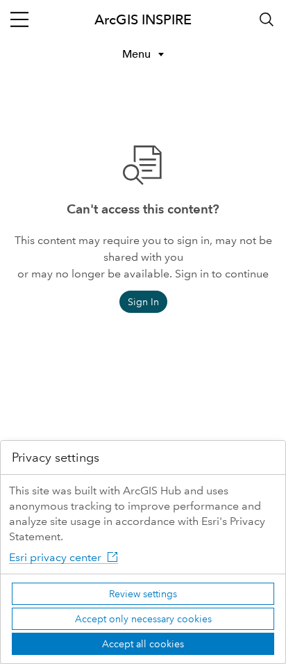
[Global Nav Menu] (19, 19)
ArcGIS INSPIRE (143, 19)
